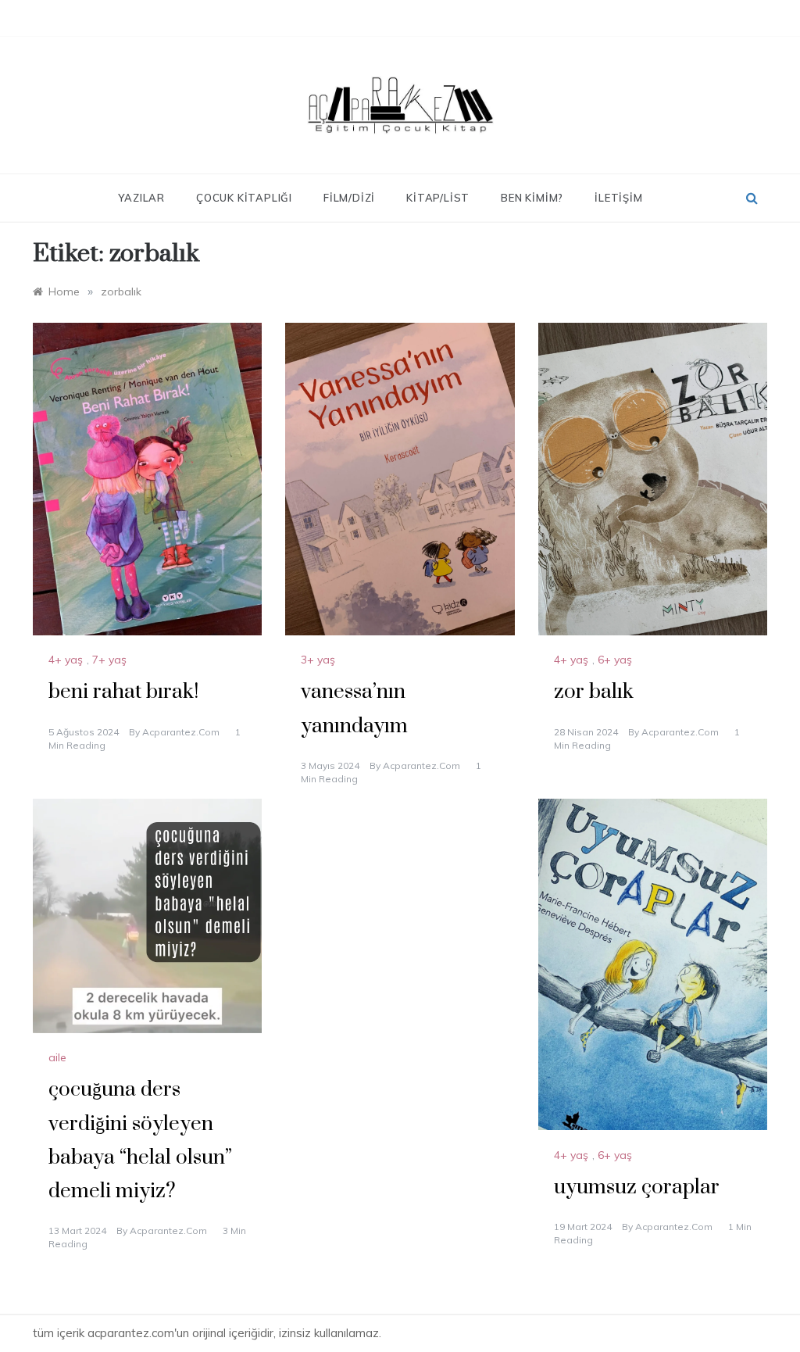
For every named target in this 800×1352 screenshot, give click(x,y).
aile (57, 1057)
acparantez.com (181, 732)
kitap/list (438, 197)
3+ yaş (318, 660)
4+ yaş (65, 660)
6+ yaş (615, 660)
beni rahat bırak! (123, 692)
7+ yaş (109, 660)
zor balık (594, 692)
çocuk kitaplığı (244, 197)
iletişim (618, 197)
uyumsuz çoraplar (637, 1187)
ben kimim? (532, 197)
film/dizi (349, 197)
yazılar (141, 197)
